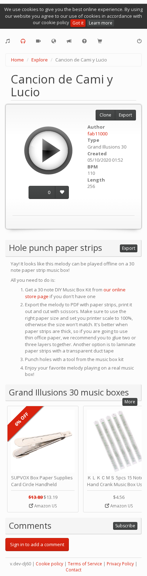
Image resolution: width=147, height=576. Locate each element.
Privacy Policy (120, 564)
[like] (62, 192)
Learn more (100, 23)
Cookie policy (49, 564)
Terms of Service (85, 564)
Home (17, 59)
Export (125, 115)
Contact (73, 570)
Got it (77, 23)
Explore (39, 59)
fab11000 (97, 133)
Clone (105, 115)
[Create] (7, 41)
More (130, 402)
